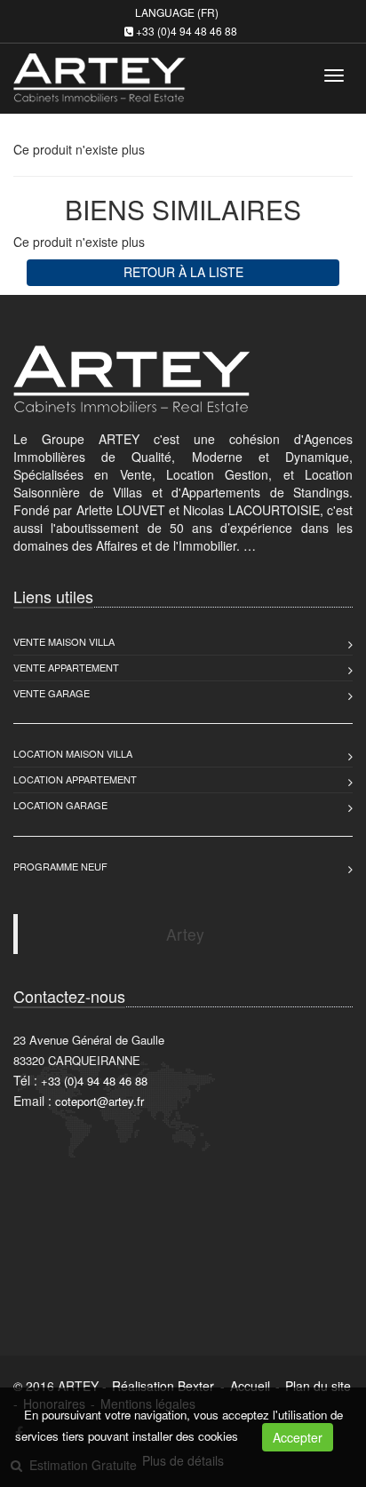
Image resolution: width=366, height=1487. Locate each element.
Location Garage (60, 805)
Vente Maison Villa (64, 641)
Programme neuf (60, 866)
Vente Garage (51, 693)
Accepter (297, 1437)
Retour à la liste (183, 272)
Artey (185, 934)
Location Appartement (75, 779)
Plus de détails (183, 1460)
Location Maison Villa (72, 753)
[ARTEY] (97, 72)
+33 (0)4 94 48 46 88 (186, 30)
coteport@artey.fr (99, 1101)
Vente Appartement (66, 667)
